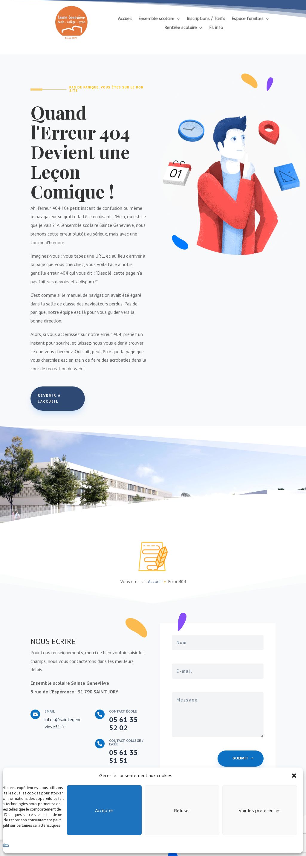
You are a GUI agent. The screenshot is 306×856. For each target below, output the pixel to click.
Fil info (216, 28)
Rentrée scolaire (181, 28)
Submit (240, 758)
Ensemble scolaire (157, 19)
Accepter (104, 810)
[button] (294, 776)
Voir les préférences (260, 810)
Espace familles (248, 19)
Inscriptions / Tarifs (206, 19)
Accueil (125, 19)
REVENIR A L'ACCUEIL (49, 398)
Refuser (182, 810)
